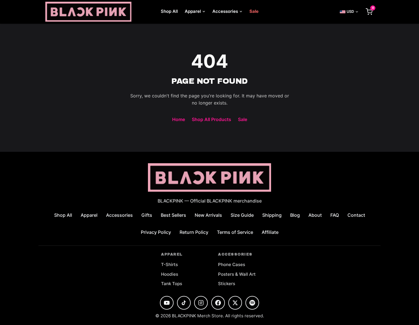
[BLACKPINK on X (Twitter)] (235, 303)
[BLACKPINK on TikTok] (184, 303)
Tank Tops (171, 283)
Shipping (272, 215)
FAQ (334, 215)
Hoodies (169, 274)
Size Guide (242, 215)
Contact (356, 215)
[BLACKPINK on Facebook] (218, 303)
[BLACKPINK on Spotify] (252, 303)
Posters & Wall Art (237, 274)
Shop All (169, 11)
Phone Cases (231, 264)
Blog (295, 215)
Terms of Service (235, 232)
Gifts (146, 215)
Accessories (225, 11)
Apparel (193, 11)
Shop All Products (211, 119)
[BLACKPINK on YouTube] (167, 303)
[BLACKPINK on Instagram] (201, 303)
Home (178, 119)
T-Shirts (169, 264)
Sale (254, 11)
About (315, 215)
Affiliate (270, 232)
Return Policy (194, 232)
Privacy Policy (156, 232)
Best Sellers (173, 215)
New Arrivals (208, 215)
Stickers (226, 283)
